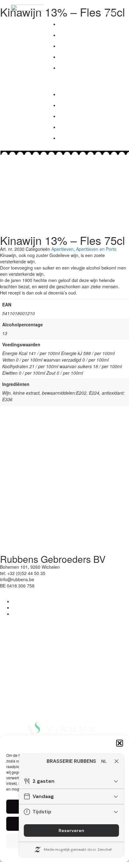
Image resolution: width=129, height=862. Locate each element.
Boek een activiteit (91, 67)
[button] (119, 743)
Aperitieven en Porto (96, 249)
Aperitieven (62, 249)
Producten (79, 24)
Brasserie (77, 45)
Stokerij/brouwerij (89, 35)
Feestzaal (77, 56)
